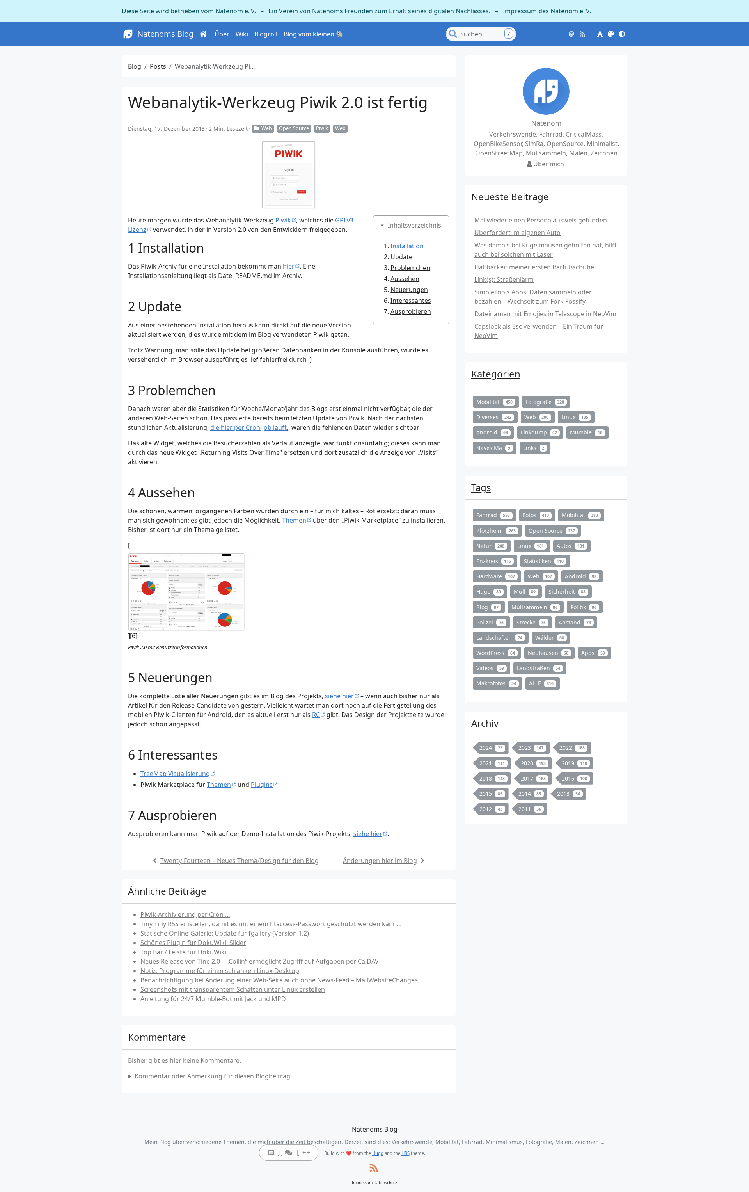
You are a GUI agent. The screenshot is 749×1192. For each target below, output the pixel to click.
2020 (533, 763)
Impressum (362, 1182)
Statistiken (544, 561)
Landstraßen (539, 668)
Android (492, 432)
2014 (529, 793)
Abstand (575, 622)
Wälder (549, 637)
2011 (529, 809)
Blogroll (265, 34)
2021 (492, 763)
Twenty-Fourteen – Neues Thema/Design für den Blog (239, 860)
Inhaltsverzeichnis (414, 225)
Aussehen (404, 278)
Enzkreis (493, 561)
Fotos (536, 515)
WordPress (495, 652)
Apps (593, 652)
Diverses (493, 417)
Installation (407, 246)
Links (534, 448)
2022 (572, 747)
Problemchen (410, 267)
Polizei (490, 622)
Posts (158, 66)
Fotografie (544, 402)
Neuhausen (548, 652)
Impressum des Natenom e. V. (547, 11)
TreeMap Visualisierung (175, 773)
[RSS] (582, 34)
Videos (490, 668)
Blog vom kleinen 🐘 (314, 34)
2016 (574, 778)
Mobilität (494, 402)
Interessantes (410, 300)
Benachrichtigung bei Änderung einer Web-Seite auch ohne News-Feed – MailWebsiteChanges (279, 980)
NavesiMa (493, 448)
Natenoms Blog (165, 33)
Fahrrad (493, 515)
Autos (570, 546)
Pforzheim (496, 530)
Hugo (488, 591)
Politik (583, 607)
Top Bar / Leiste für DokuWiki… (185, 952)
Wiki (242, 34)
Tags (481, 487)
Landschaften (499, 637)
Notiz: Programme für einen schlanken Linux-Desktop (219, 970)
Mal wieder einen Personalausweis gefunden (540, 220)
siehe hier (339, 696)
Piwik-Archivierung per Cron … (185, 914)
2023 (531, 747)
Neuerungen (409, 289)
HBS (405, 1153)
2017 (533, 778)
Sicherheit (567, 591)
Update (401, 257)
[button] (600, 34)
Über (222, 34)
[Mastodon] (571, 34)
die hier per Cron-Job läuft (248, 427)
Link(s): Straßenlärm (504, 279)
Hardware (495, 576)
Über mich (548, 164)
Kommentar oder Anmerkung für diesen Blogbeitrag (212, 1076)
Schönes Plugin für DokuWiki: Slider (193, 942)
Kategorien (495, 373)
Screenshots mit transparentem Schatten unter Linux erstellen (232, 989)
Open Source (294, 128)
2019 (574, 763)
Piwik (322, 128)
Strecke (531, 622)
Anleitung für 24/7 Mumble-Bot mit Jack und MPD (213, 999)
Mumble (586, 432)
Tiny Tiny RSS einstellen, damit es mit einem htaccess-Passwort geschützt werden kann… (271, 924)
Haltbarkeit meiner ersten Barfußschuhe (534, 267)
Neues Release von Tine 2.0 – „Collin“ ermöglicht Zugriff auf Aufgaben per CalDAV (259, 961)
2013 (568, 793)
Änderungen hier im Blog (380, 860)
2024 (490, 747)
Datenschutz (385, 1182)
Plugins (262, 784)
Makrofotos (496, 683)
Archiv (485, 723)
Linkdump (539, 432)
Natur (490, 546)
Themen (294, 520)
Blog (134, 66)
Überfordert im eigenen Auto (517, 232)
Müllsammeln (534, 607)
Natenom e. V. (235, 11)
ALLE (541, 683)
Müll (525, 591)
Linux (574, 417)
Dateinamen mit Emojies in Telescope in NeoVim (545, 314)
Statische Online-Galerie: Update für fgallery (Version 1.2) (224, 933)
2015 (490, 793)
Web (266, 128)
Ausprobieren (410, 311)
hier (289, 266)
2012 (490, 809)
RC (316, 714)
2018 (492, 778)
